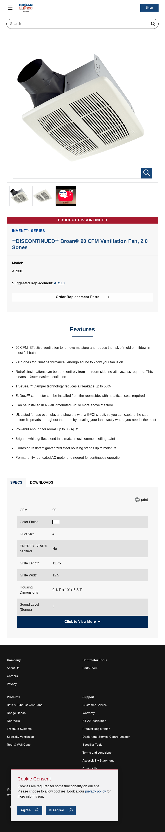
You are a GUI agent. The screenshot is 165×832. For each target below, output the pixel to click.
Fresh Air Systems (19, 728)
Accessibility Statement (98, 760)
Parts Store (90, 668)
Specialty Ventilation (20, 736)
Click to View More (80, 621)
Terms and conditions (97, 752)
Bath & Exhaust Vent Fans (24, 705)
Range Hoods (16, 713)
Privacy (12, 684)
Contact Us (90, 768)
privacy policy (95, 791)
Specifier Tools (92, 744)
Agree (25, 810)
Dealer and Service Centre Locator (106, 736)
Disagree (56, 810)
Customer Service (94, 705)
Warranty (88, 713)
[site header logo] (25, 7)
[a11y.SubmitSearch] (153, 24)
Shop (149, 7)
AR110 (59, 283)
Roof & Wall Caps (19, 744)
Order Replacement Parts (77, 297)
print (144, 499)
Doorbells (13, 720)
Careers (12, 676)
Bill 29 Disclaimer (94, 720)
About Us (13, 668)
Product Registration (96, 728)
